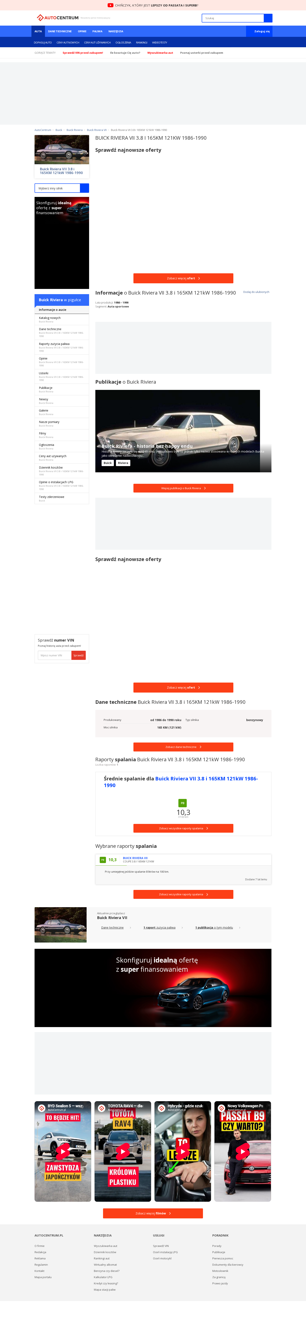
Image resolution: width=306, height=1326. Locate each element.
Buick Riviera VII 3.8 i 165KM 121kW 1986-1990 (61, 171)
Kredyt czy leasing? (106, 1283)
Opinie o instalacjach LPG (61, 485)
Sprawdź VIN (161, 1246)
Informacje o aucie (52, 310)
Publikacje (46, 389)
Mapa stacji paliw (105, 1289)
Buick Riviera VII (112, 917)
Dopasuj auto (43, 42)
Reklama (40, 1258)
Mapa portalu (43, 1277)
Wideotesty (159, 42)
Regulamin (41, 1264)
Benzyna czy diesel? (106, 1271)
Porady (216, 1246)
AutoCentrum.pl (58, 17)
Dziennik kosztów (61, 470)
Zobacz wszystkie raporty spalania (181, 894)
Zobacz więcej (181, 278)
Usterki (61, 376)
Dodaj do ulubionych (256, 292)
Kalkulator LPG (103, 1277)
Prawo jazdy (220, 1283)
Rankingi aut (101, 1258)
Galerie (46, 412)
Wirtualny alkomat (105, 1264)
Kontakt (39, 1271)
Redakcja (40, 1252)
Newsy (46, 400)
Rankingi (141, 42)
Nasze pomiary (49, 423)
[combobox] (62, 188)
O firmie (40, 1246)
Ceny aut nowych (68, 42)
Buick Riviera (51, 299)
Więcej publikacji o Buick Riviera (181, 488)
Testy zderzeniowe (51, 498)
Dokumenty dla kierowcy (227, 1264)
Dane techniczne (60, 31)
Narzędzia (115, 31)
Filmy (46, 435)
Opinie (82, 31)
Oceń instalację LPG (165, 1252)
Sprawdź (78, 655)
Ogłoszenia (123, 42)
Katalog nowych (50, 319)
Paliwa (97, 31)
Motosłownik (220, 1271)
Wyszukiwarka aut (105, 1246)
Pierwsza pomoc (222, 1258)
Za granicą (218, 1277)
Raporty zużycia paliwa (61, 347)
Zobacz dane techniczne (181, 747)
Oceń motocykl (162, 1258)
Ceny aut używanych (97, 42)
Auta (38, 31)
